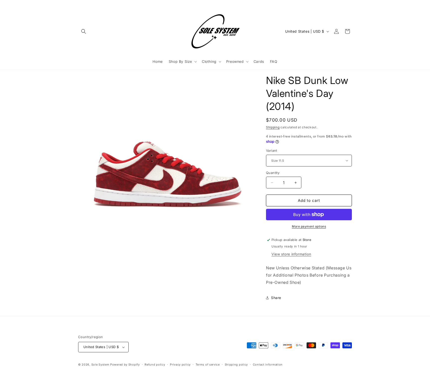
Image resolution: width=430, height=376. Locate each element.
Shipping (273, 127)
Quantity (272, 173)
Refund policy (155, 364)
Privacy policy (180, 364)
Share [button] (276, 298)
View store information (291, 254)
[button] (83, 31)
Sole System (100, 364)
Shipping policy (236, 364)
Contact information (268, 364)
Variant (271, 150)
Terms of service (208, 364)
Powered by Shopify (125, 364)
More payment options (309, 226)
